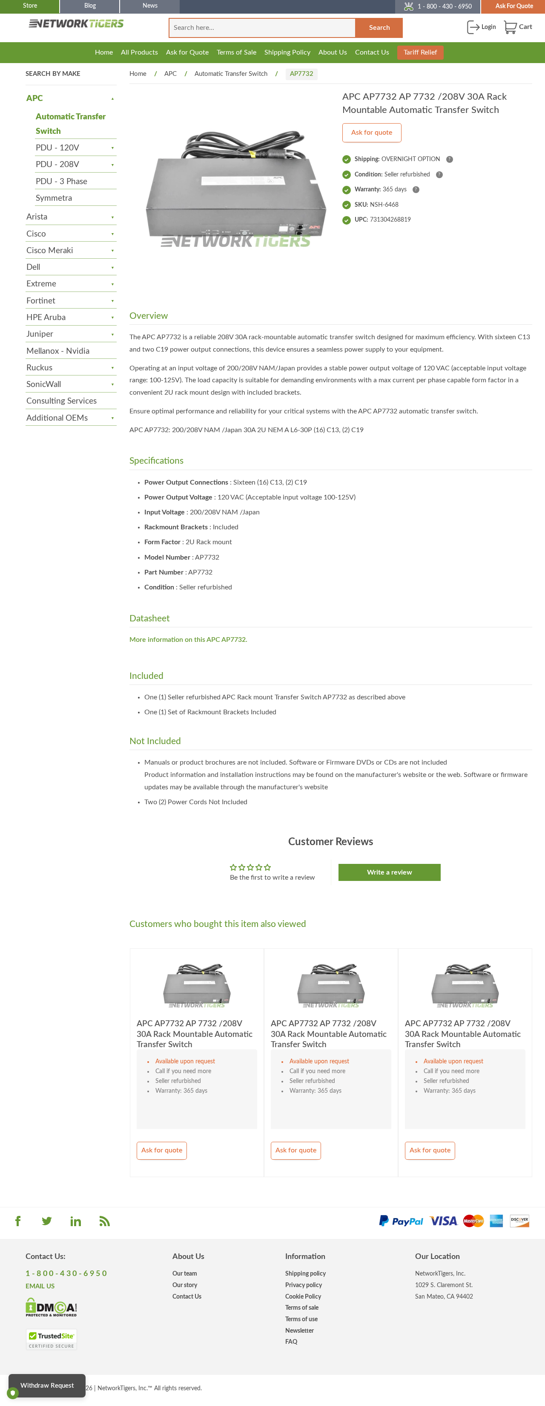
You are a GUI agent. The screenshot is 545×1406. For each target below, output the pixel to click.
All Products (139, 52)
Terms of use (301, 1319)
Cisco (36, 234)
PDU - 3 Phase (61, 182)
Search (379, 27)
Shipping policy (305, 1273)
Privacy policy (303, 1285)
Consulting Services (61, 401)
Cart (524, 26)
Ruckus (39, 368)
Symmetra (54, 198)
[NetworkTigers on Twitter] (47, 1224)
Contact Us (372, 52)
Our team (184, 1273)
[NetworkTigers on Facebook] (18, 1224)
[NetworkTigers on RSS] (105, 1224)
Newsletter (299, 1331)
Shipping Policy (287, 52)
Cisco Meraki (49, 251)
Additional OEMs (57, 418)
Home (104, 52)
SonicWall (43, 385)
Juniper (39, 334)
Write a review (389, 872)
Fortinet (40, 301)
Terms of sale (301, 1308)
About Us (332, 52)
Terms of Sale (236, 52)
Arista (36, 217)
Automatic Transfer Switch (71, 124)
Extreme (41, 284)
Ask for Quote (187, 52)
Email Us (40, 1286)
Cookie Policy (303, 1296)
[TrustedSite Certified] (51, 1339)
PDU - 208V (57, 165)
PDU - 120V (57, 148)
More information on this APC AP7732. (188, 639)
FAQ (291, 1342)
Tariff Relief (420, 52)
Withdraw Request (47, 1386)
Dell (33, 267)
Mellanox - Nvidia (57, 351)
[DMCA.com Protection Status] (51, 1306)
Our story (184, 1285)
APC (34, 99)
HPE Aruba (46, 318)
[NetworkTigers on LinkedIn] (76, 1224)
